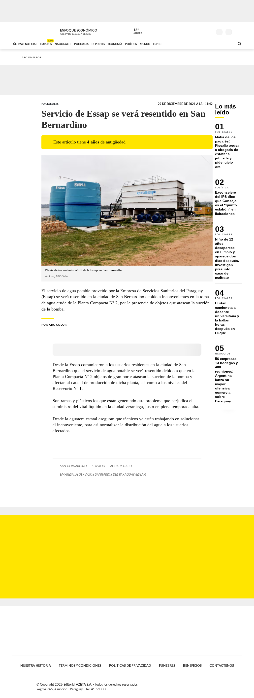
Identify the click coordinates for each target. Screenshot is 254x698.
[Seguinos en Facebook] (187, 31)
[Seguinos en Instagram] (209, 31)
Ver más (228, 148)
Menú (238, 31)
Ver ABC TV (85, 31)
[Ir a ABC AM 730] (205, 43)
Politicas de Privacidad (130, 665)
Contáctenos (222, 665)
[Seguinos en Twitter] (194, 31)
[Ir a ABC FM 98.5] (224, 43)
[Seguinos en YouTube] (202, 31)
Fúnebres (167, 665)
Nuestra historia (35, 665)
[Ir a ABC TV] (191, 43)
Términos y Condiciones (80, 665)
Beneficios (192, 665)
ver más (135, 31)
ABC (24, 30)
